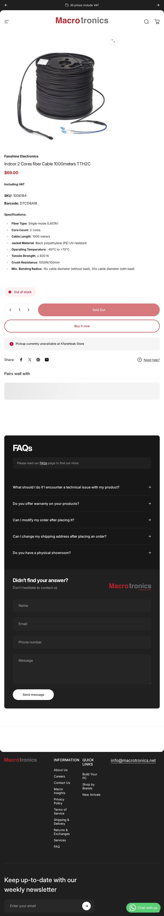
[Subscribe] (86, 906)
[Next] (158, 5)
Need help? (152, 360)
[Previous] (6, 5)
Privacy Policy (59, 801)
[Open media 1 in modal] (113, 41)
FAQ (57, 846)
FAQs (43, 463)
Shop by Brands (88, 786)
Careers (59, 776)
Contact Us (62, 782)
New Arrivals (91, 794)
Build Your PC (89, 776)
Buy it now (82, 326)
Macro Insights (59, 791)
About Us (61, 770)
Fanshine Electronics (21, 156)
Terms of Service (60, 811)
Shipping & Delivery (61, 821)
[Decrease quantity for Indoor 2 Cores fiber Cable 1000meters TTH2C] (9, 310)
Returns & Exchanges (62, 832)
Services (60, 840)
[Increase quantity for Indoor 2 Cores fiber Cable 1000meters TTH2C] (29, 310)
